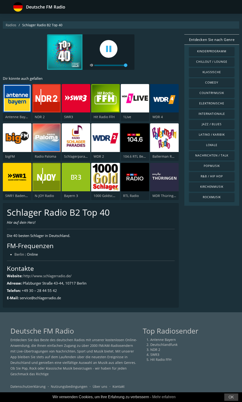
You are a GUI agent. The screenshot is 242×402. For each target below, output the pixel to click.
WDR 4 (157, 117)
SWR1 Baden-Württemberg (26, 195)
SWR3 (68, 117)
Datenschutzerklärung (28, 386)
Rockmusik (212, 197)
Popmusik (212, 166)
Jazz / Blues (212, 124)
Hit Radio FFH (104, 117)
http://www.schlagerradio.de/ (47, 275)
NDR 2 (40, 117)
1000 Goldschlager (108, 195)
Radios (11, 25)
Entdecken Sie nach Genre (211, 39)
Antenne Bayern (18, 117)
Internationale (212, 114)
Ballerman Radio (165, 156)
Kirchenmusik (212, 187)
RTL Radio (131, 195)
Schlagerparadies (78, 156)
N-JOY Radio (44, 195)
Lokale (212, 145)
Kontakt (118, 386)
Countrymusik (211, 93)
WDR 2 (99, 156)
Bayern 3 (71, 195)
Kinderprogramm (211, 51)
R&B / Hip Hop (212, 176)
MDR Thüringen (164, 195)
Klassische (212, 72)
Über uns (100, 386)
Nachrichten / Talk (211, 155)
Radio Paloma (45, 156)
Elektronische (211, 103)
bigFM (10, 156)
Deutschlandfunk (163, 344)
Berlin (19, 254)
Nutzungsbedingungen (69, 386)
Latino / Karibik (212, 135)
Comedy (212, 82)
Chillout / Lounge (211, 62)
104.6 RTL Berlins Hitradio (143, 156)
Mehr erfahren (164, 397)
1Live (127, 117)
